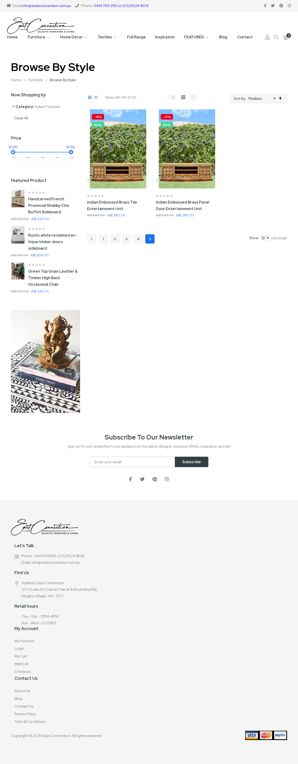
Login (19, 648)
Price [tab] (16, 138)
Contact (245, 37)
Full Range (136, 37)
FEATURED (194, 37)
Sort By (239, 98)
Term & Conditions (29, 721)
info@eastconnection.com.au (46, 5)
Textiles (105, 37)
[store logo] (40, 25)
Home (12, 37)
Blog (223, 37)
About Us (22, 690)
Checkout (22, 671)
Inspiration (165, 37)
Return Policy (25, 713)
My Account (24, 640)
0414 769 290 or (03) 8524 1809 (121, 5)
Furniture (36, 37)
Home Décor (71, 37)
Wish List (21, 663)
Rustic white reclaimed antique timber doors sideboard (52, 242)
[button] (149, 118)
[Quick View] (149, 142)
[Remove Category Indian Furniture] (13, 106)
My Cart (20, 656)
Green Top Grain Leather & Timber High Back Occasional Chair (53, 278)
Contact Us (23, 706)
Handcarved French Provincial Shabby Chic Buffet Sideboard (48, 205)
